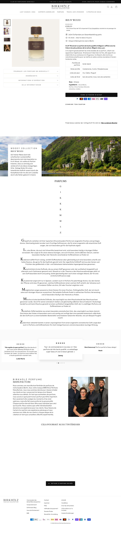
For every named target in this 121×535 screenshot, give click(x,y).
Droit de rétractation (67, 505)
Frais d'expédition (94, 28)
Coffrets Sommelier (46, 12)
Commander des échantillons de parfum (33, 501)
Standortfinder (48, 511)
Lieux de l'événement (33, 510)
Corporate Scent (32, 504)
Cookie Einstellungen (67, 513)
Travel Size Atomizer (75, 12)
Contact (46, 500)
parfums (60, 12)
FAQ (45, 505)
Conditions (64, 503)
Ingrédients (31, 76)
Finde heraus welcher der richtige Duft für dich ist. (91, 123)
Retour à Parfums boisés (62, 483)
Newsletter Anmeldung (51, 514)
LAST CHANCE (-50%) (28, 12)
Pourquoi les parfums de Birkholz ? (31, 71)
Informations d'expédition (31, 80)
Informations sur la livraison (67, 509)
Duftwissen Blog (31, 507)
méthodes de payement (51, 508)
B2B (28, 513)
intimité (63, 500)
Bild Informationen (31, 85)
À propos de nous (94, 12)
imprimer (47, 503)
